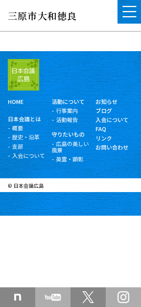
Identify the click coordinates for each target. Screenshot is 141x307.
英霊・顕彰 (69, 159)
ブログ (104, 110)
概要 (17, 128)
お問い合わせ (112, 147)
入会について (28, 155)
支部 (17, 146)
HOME (16, 101)
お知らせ (107, 101)
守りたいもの (68, 134)
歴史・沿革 (26, 137)
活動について (68, 101)
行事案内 (67, 111)
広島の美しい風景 (70, 147)
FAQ (101, 129)
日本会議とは (24, 119)
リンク (104, 138)
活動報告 (67, 120)
